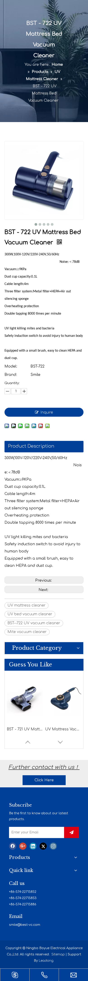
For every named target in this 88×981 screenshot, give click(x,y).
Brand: (11, 375)
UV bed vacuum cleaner (29, 614)
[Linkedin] (33, 846)
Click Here (44, 780)
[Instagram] (53, 846)
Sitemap (58, 954)
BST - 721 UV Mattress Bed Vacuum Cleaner (25, 729)
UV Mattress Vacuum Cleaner (63, 729)
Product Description (31, 446)
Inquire (46, 412)
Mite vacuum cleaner (27, 632)
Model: (11, 366)
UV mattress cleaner (26, 605)
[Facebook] (12, 846)
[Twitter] (43, 846)
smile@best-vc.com (24, 924)
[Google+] (22, 846)
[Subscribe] (71, 832)
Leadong (46, 960)
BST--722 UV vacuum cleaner (33, 623)
